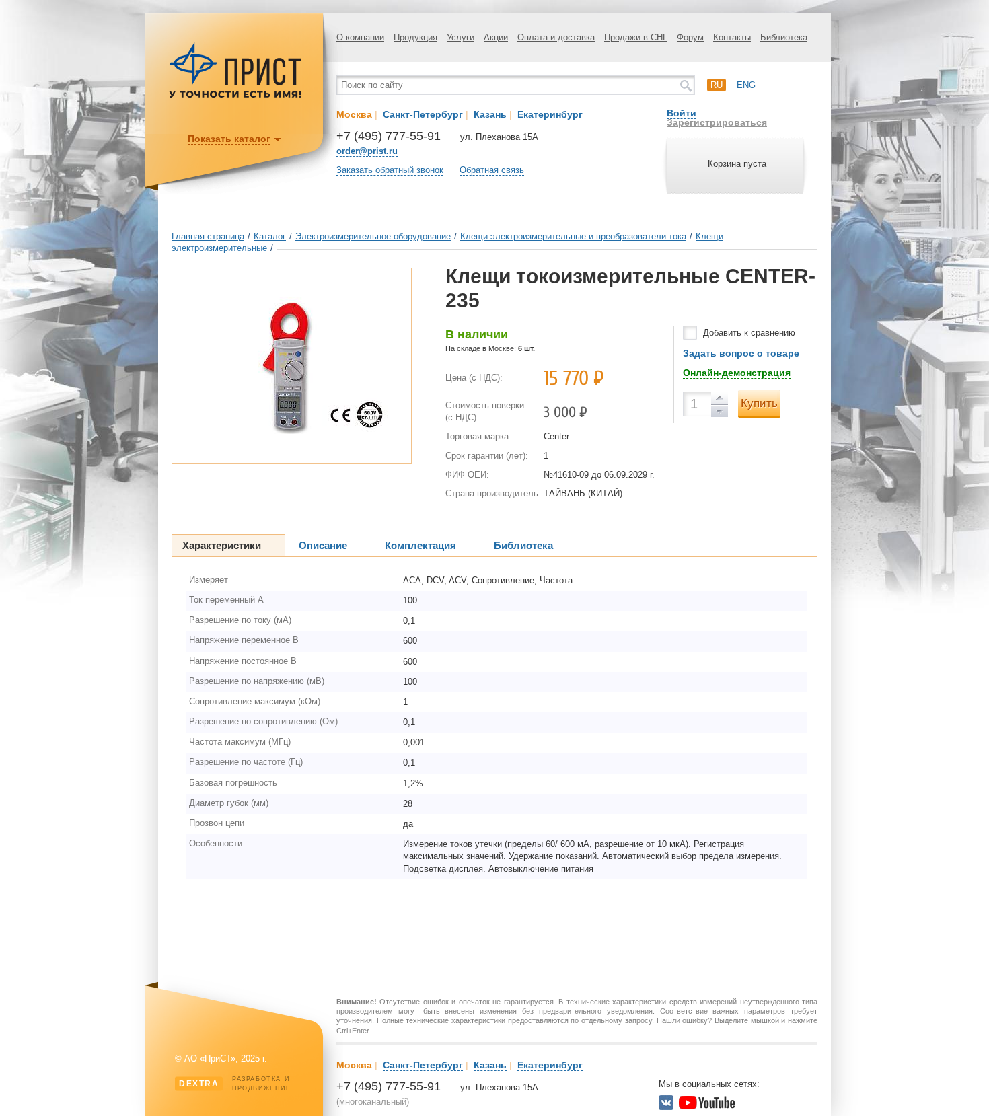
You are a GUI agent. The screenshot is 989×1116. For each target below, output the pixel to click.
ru (716, 85)
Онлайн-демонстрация (737, 372)
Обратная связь (492, 170)
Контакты (732, 37)
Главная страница (208, 236)
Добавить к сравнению (749, 333)
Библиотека (783, 37)
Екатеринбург (550, 114)
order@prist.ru (367, 151)
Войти (681, 113)
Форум (690, 37)
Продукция (415, 37)
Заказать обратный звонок (389, 170)
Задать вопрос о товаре (741, 353)
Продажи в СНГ (635, 37)
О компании (360, 37)
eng (746, 85)
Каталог (270, 236)
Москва (354, 114)
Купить (759, 403)
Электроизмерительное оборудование (373, 236)
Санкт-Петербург (423, 114)
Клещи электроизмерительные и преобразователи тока (573, 236)
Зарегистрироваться (717, 122)
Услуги (460, 37)
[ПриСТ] (235, 96)
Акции (496, 37)
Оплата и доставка (556, 37)
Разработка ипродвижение (235, 1084)
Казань (490, 114)
